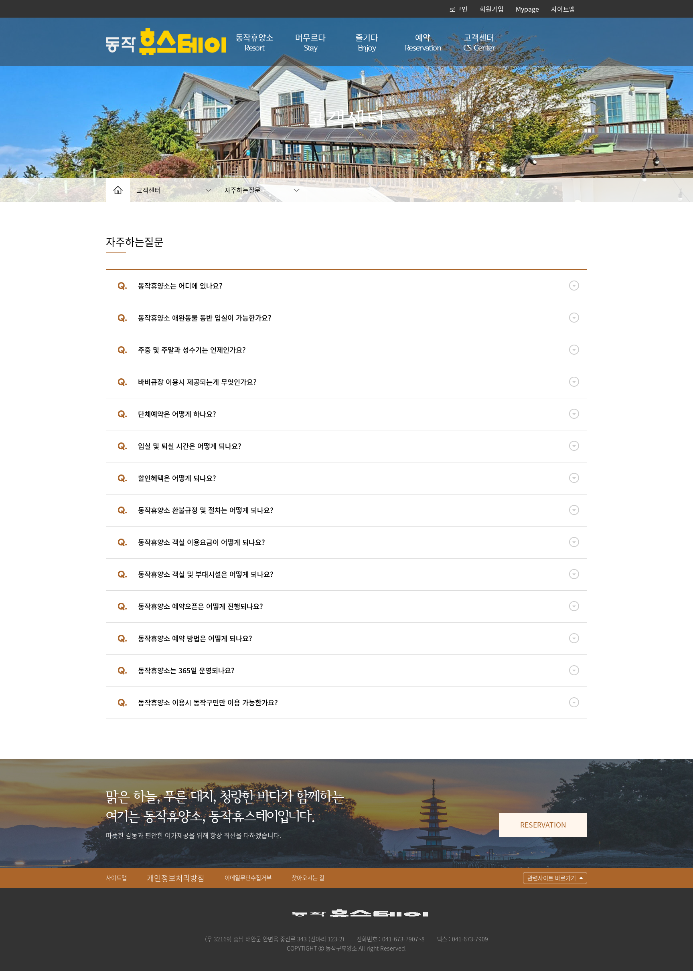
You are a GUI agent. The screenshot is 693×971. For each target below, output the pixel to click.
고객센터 (478, 41)
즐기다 (366, 41)
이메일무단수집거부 (248, 877)
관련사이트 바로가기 (551, 878)
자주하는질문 (243, 190)
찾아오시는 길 (308, 877)
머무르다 (310, 41)
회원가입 (492, 9)
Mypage (527, 9)
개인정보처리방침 (176, 878)
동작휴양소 (254, 41)
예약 (423, 41)
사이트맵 (563, 9)
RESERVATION (543, 825)
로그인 (459, 9)
